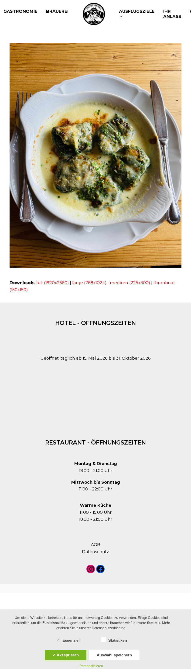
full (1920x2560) (52, 282)
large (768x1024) (89, 282)
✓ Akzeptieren (65, 655)
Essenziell (71, 640)
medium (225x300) (130, 282)
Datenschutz (95, 551)
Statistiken (117, 640)
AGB (95, 544)
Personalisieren (91, 666)
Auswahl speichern (114, 655)
